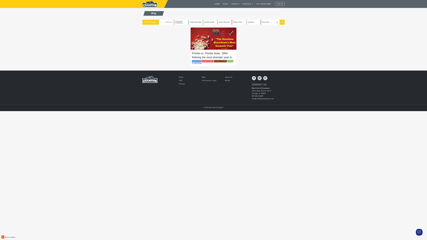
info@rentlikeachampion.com (263, 99)
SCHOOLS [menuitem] (247, 4)
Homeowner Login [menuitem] (209, 80)
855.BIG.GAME (257, 96)
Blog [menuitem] (203, 77)
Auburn (251, 22)
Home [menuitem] (181, 77)
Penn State (237, 22)
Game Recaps (224, 22)
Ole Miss (265, 22)
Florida (230, 61)
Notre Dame (209, 22)
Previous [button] (161, 22)
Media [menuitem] (227, 80)
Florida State (196, 61)
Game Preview (195, 22)
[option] (181, 22)
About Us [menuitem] (228, 77)
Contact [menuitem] (182, 84)
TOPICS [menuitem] (234, 4)
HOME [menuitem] (217, 4)
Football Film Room (220, 61)
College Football (179, 22)
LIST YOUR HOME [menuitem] (263, 4)
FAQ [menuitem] (180, 80)
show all (169, 22)
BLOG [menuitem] (225, 4)
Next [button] (277, 22)
